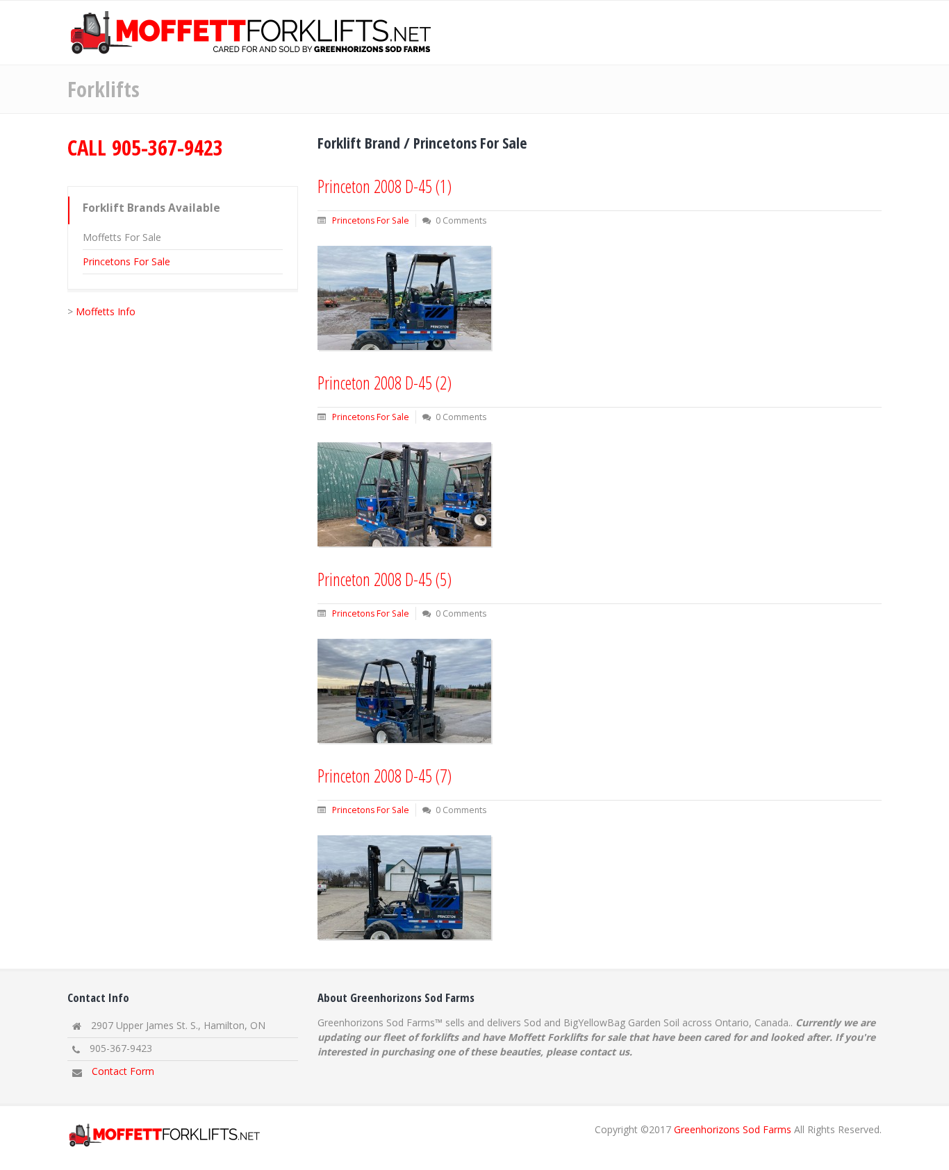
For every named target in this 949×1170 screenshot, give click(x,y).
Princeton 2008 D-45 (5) (384, 579)
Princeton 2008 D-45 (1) (384, 186)
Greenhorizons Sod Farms (732, 1129)
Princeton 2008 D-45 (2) (384, 382)
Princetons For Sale (126, 261)
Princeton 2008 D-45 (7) (384, 775)
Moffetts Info (105, 311)
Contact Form (123, 1071)
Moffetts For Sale (122, 237)
